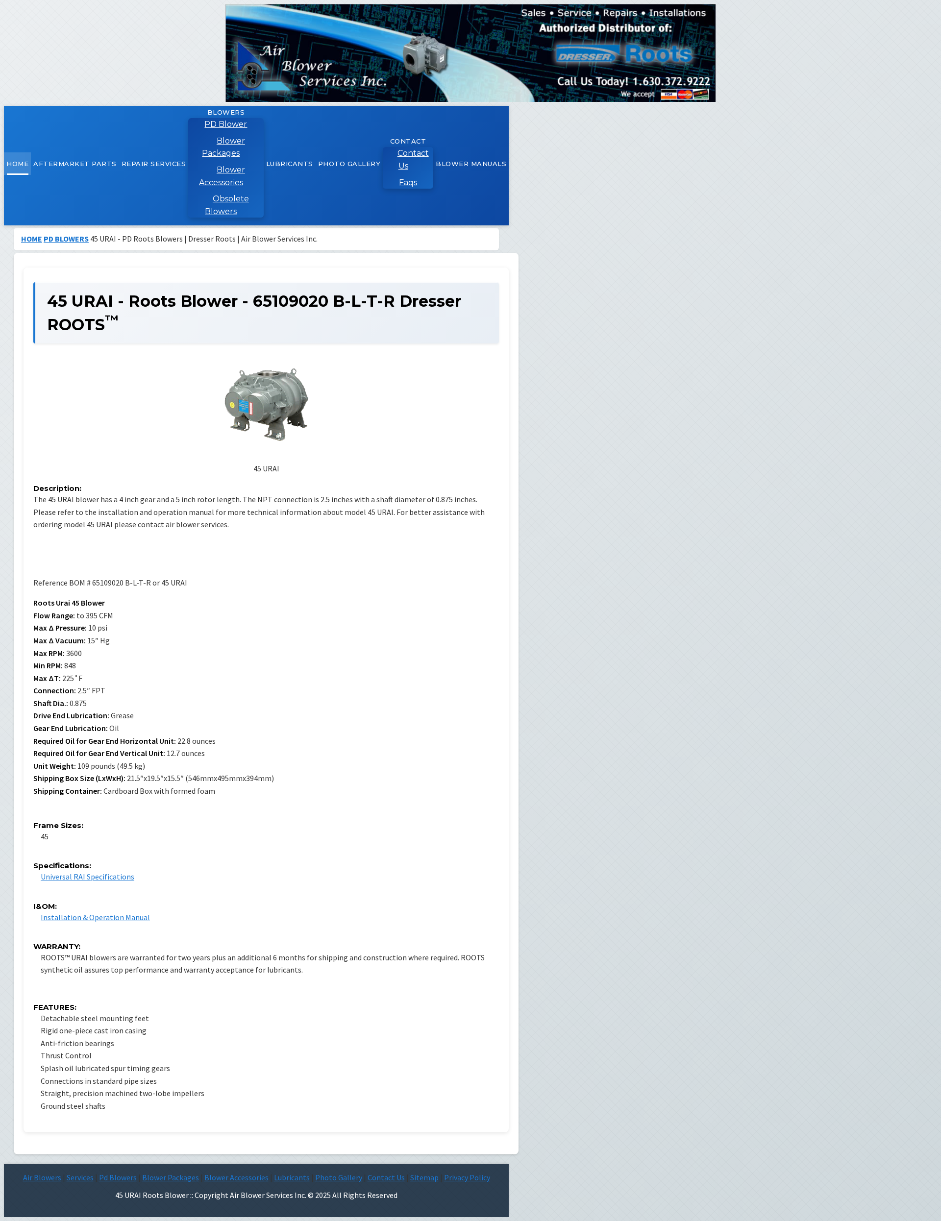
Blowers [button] (226, 112)
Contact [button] (408, 141)
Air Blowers (42, 1177)
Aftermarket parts (75, 164)
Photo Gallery (349, 164)
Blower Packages (223, 147)
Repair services (154, 164)
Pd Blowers (118, 1177)
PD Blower (225, 124)
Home (17, 164)
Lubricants (289, 164)
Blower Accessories (222, 176)
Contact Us (413, 159)
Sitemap (424, 1177)
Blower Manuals (471, 164)
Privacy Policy (467, 1177)
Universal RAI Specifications (87, 876)
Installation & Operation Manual (95, 917)
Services (80, 1177)
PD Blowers (66, 239)
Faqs (408, 182)
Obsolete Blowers (227, 205)
